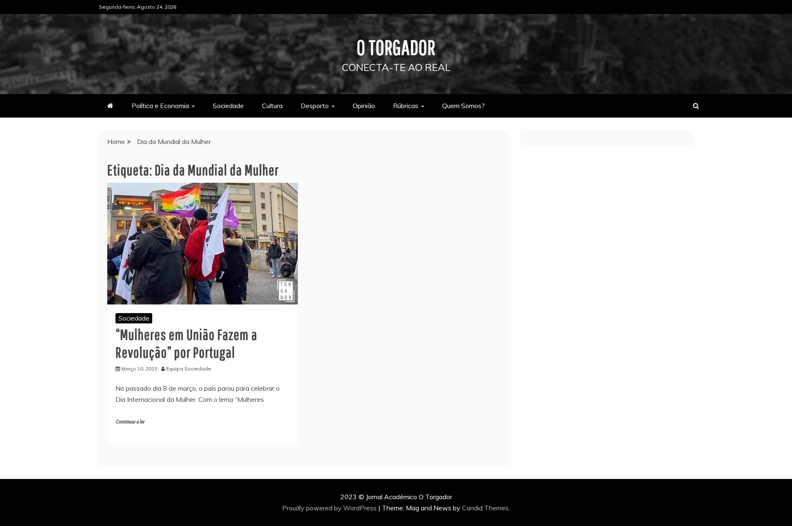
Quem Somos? (463, 105)
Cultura (272, 105)
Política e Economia (160, 105)
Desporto (315, 105)
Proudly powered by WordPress (330, 508)
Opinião (364, 105)
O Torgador (396, 47)
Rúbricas (405, 105)
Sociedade (228, 105)
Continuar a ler (130, 422)
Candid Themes (485, 508)
